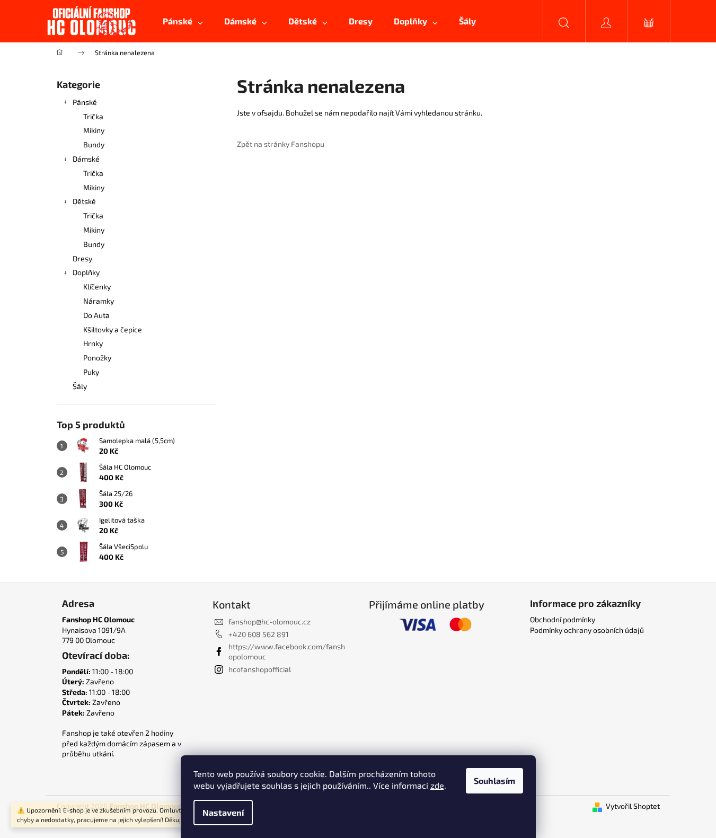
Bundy (93, 144)
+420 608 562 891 (258, 634)
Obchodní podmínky (562, 619)
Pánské (85, 102)
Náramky (98, 300)
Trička (93, 116)
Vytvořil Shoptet (633, 805)
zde (437, 785)
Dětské (84, 201)
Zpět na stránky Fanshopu (280, 143)
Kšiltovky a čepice (112, 329)
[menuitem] (183, 21)
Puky (91, 371)
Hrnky (93, 343)
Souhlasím (494, 780)
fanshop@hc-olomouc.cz (269, 621)
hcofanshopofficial (259, 669)
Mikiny (93, 130)
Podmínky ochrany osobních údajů (587, 629)
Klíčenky (97, 286)
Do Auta (96, 315)
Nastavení (223, 812)
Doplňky (86, 272)
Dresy (82, 258)
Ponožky (97, 357)
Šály (80, 386)
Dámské (86, 158)
